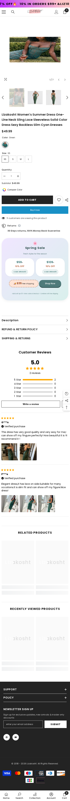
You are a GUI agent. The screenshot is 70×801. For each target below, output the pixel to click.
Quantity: (7, 169)
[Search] (13, 12)
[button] (59, 80)
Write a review (31, 404)
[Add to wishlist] (59, 200)
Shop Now (50, 283)
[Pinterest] (6, 737)
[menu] (4, 12)
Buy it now (35, 210)
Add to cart (27, 200)
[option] (35, 49)
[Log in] (56, 12)
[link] (18, 587)
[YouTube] (15, 737)
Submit (55, 724)
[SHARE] (65, 200)
